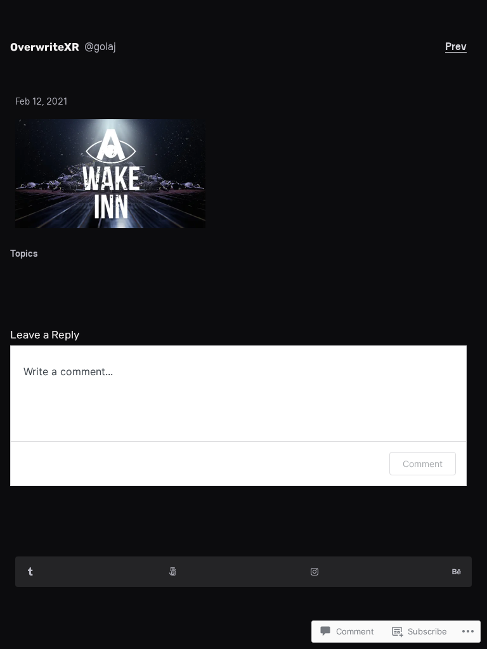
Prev (456, 46)
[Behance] (456, 572)
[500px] (172, 572)
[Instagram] (314, 572)
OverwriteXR (44, 47)
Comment (423, 463)
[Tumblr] (30, 572)
